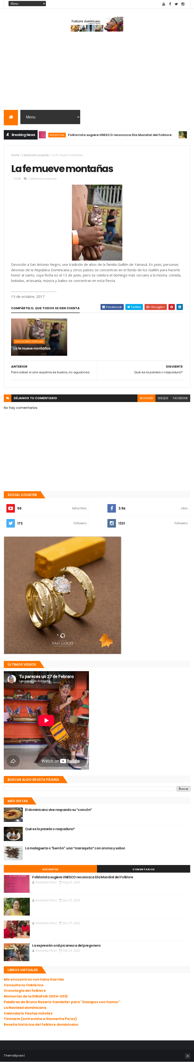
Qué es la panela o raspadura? (50, 829)
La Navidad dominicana (25, 1007)
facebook (180, 398)
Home (15, 155)
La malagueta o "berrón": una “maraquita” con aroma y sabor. (75, 848)
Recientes (50, 869)
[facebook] (170, 4)
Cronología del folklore (25, 990)
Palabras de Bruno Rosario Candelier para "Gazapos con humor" (62, 1002)
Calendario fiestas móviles (28, 1013)
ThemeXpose (13, 1055)
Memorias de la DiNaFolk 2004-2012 (36, 996)
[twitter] (176, 4)
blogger (146, 398)
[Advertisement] (97, 72)
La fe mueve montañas (31, 348)
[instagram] (182, 4)
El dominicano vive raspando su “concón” (58, 809)
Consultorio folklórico (24, 985)
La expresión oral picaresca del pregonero (66, 945)
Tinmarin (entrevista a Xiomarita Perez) (40, 1018)
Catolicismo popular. (36, 155)
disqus (163, 398)
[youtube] (163, 4)
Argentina (41, 135)
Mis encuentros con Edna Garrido (34, 979)
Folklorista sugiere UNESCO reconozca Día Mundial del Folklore (103, 135)
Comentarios (143, 869)
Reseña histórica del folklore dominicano (41, 1024)
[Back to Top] (187, 1056)
